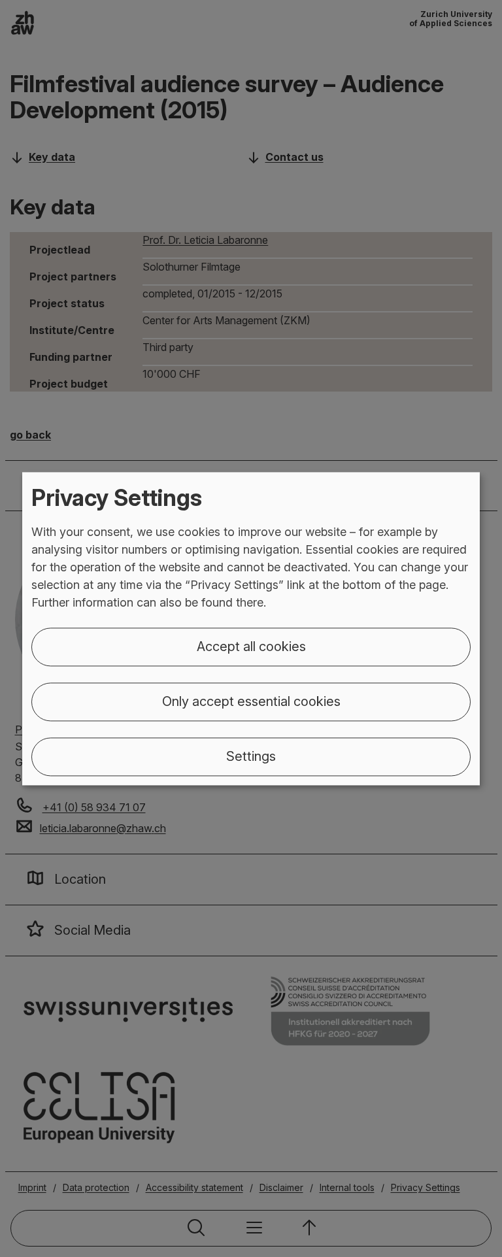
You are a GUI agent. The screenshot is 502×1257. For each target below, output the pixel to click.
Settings (251, 756)
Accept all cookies (251, 646)
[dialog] (251, 628)
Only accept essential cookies (251, 701)
